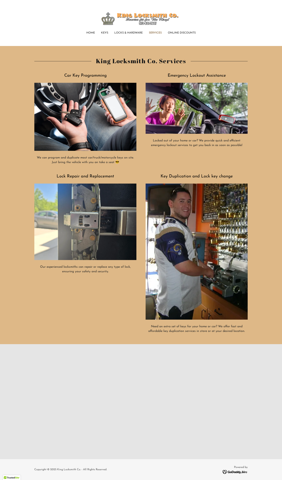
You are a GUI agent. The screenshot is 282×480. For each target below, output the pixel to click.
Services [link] (155, 32)
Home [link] (90, 32)
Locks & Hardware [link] (128, 32)
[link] (141, 18)
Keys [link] (104, 32)
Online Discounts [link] (182, 32)
